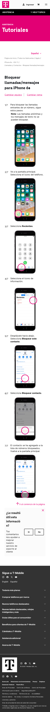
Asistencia (7, 24)
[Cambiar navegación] (40, 12)
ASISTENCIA (8, 12)
